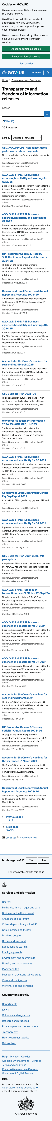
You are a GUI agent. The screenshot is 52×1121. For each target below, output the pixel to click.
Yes (33, 860)
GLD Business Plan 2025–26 (19, 393)
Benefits (7, 902)
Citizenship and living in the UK (19, 924)
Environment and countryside (18, 957)
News (5, 1009)
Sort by (6, 137)
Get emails (11, 837)
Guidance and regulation (16, 1015)
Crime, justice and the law (16, 929)
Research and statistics (15, 1020)
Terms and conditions (14, 1065)
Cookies (25, 1056)
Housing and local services (17, 963)
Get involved (9, 1043)
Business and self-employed (18, 913)
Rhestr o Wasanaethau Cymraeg (20, 1069)
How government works (15, 1037)
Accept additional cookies (26, 48)
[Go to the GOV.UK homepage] (13, 72)
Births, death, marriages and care (21, 907)
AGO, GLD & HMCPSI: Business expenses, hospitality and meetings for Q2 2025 (24, 178)
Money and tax (10, 969)
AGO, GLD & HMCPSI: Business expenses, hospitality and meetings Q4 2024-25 (25, 325)
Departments (9, 1004)
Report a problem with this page (26, 872)
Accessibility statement (15, 1060)
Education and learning (15, 946)
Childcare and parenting (16, 918)
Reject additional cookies (26, 56)
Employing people (12, 952)
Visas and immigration (14, 980)
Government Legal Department (26, 80)
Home (5, 80)
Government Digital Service (17, 1073)
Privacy (14, 1056)
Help (5, 1056)
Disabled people (11, 935)
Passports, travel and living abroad (21, 974)
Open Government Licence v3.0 (20, 1087)
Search (18, 107)
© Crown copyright (26, 1113)
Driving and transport (14, 941)
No (45, 860)
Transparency (10, 1032)
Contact (36, 1060)
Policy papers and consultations (20, 1026)
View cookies (26, 63)
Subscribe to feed (28, 837)
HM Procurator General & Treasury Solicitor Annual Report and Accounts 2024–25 (24, 257)
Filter (9, 121)
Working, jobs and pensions (17, 985)
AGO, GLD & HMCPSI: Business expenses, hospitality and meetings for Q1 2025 (24, 218)
